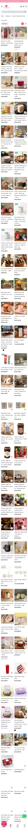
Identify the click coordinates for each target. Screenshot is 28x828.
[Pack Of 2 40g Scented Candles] (7, 761)
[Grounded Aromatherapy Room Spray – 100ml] (7, 260)
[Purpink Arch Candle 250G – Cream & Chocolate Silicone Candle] (20, 58)
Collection (8, 16)
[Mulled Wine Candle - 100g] (20, 668)
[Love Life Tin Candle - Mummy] (20, 619)
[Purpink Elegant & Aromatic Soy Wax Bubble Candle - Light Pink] (17, 49)
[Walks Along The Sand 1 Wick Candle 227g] (20, 359)
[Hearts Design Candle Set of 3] (20, 571)
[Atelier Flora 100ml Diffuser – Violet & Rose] (7, 33)
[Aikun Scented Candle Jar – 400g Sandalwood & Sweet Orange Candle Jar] (20, 108)
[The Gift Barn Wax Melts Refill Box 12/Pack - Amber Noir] (7, 783)
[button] (4, 824)
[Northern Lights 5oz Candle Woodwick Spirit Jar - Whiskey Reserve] (20, 476)
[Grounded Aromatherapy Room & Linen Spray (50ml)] (20, 260)
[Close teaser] (6, 821)
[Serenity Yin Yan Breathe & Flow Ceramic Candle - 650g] (7, 619)
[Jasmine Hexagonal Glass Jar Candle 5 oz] (7, 690)
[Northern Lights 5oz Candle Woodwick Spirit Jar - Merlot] (7, 476)
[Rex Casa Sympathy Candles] (20, 332)
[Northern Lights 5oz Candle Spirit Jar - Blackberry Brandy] (20, 500)
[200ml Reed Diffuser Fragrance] (7, 739)
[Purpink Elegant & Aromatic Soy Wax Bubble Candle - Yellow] (15, 49)
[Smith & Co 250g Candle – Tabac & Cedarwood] (7, 547)
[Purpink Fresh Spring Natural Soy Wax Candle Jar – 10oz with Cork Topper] (7, 132)
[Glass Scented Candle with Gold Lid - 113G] (20, 739)
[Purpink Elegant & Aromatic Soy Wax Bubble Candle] (20, 33)
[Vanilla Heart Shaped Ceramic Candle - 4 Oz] (20, 642)
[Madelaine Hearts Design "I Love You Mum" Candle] (7, 595)
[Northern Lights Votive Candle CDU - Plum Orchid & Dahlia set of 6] (7, 500)
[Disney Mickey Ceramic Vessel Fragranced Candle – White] (7, 642)
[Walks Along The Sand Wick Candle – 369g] (20, 595)
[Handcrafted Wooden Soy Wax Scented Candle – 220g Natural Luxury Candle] (20, 157)
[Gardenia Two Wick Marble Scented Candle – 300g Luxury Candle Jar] (7, 157)
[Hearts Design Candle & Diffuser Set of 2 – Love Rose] (7, 571)
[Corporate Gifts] (21, 6)
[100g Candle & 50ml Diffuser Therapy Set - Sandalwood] (20, 807)
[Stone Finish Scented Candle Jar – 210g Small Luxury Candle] (7, 209)
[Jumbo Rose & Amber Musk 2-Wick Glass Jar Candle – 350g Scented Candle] (20, 82)
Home (2, 16)
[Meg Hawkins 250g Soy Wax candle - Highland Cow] (20, 405)
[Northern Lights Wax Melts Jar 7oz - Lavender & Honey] (7, 428)
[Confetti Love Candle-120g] (20, 308)
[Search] (25, 12)
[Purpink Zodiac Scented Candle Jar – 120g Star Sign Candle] (20, 234)
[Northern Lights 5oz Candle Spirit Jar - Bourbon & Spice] (7, 524)
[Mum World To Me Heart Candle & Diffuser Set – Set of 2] (20, 547)
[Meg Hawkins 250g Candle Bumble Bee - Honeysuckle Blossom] (20, 284)
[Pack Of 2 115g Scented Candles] (20, 690)
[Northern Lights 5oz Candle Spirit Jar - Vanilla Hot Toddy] (20, 428)
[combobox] (14, 11)
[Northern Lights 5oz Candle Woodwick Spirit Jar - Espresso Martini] (7, 452)
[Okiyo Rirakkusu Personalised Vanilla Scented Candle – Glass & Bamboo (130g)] (20, 712)
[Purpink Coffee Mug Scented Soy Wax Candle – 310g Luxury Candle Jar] (20, 132)
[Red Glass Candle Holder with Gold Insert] (7, 668)
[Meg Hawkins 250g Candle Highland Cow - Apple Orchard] (7, 308)
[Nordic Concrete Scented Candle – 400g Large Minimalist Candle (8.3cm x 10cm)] (20, 183)
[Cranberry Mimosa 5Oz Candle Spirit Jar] (20, 452)
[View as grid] (22, 23)
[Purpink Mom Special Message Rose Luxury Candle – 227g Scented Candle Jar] (20, 209)
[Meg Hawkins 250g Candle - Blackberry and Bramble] (7, 405)
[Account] (23, 6)
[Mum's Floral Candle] (20, 783)
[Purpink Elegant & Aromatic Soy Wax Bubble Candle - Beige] (18, 49)
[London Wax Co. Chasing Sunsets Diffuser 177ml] (7, 359)
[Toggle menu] (2, 6)
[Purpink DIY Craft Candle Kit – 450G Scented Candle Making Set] (7, 82)
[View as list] (25, 23)
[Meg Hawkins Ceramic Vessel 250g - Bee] (7, 381)
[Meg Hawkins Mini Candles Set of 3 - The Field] (7, 284)
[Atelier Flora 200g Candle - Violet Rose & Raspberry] (20, 524)
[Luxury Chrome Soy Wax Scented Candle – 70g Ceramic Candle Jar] (7, 183)
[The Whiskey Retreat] (20, 761)
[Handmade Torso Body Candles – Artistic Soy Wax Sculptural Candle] (7, 58)
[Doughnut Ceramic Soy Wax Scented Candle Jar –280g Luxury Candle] (7, 108)
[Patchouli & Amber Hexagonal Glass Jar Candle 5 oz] (7, 712)
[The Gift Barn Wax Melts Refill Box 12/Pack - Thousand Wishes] (7, 807)
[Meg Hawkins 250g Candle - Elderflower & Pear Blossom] (20, 381)
